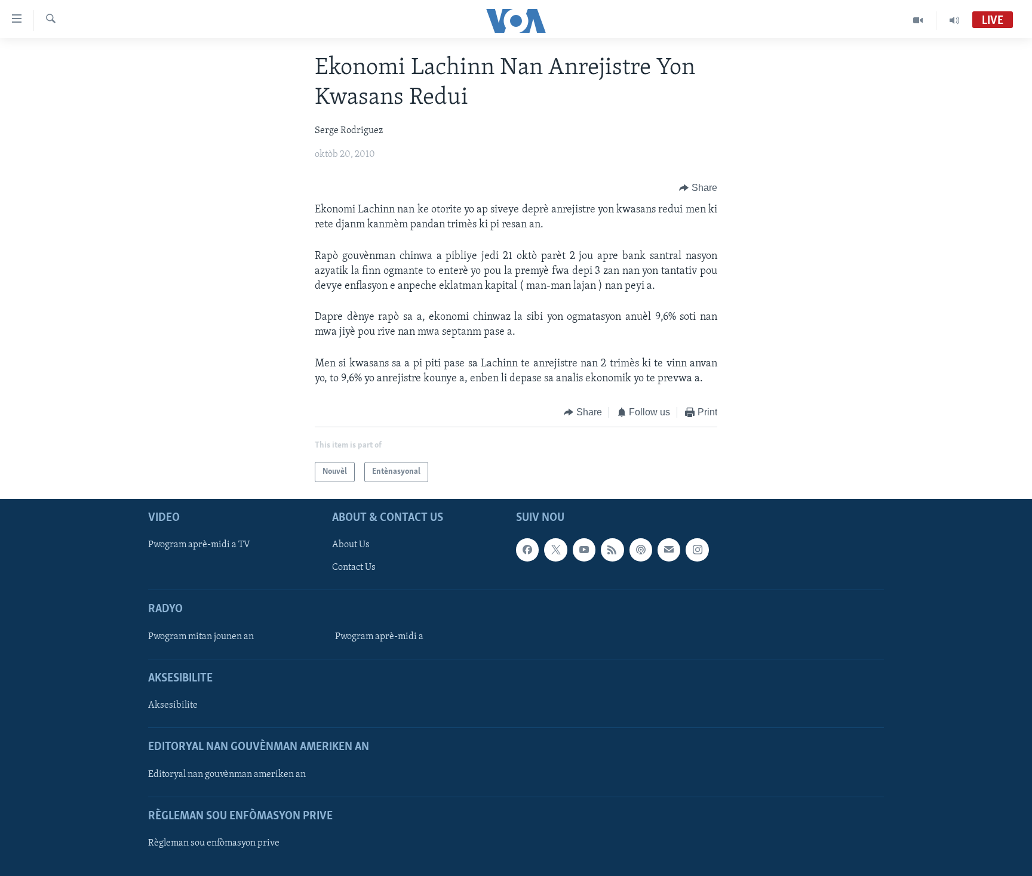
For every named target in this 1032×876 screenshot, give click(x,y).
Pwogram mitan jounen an (201, 636)
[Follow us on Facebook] (527, 550)
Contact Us (354, 568)
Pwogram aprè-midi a (379, 636)
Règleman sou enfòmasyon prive (214, 843)
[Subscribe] (669, 550)
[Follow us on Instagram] (697, 550)
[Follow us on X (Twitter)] (555, 550)
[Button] (698, 188)
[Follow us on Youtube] (584, 550)
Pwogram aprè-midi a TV (199, 545)
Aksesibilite (173, 706)
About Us (351, 545)
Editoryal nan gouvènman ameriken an (227, 774)
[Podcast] (640, 550)
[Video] (918, 20)
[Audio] (954, 20)
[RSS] (612, 550)
